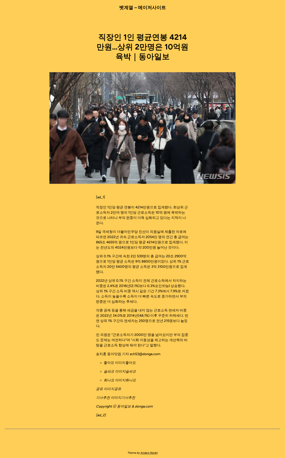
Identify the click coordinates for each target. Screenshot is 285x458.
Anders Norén (149, 453)
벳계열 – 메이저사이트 (142, 7)
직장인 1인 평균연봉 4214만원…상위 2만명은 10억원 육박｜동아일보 (142, 46)
